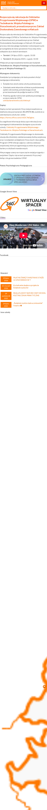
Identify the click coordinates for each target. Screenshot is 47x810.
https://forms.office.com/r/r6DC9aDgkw (17, 117)
